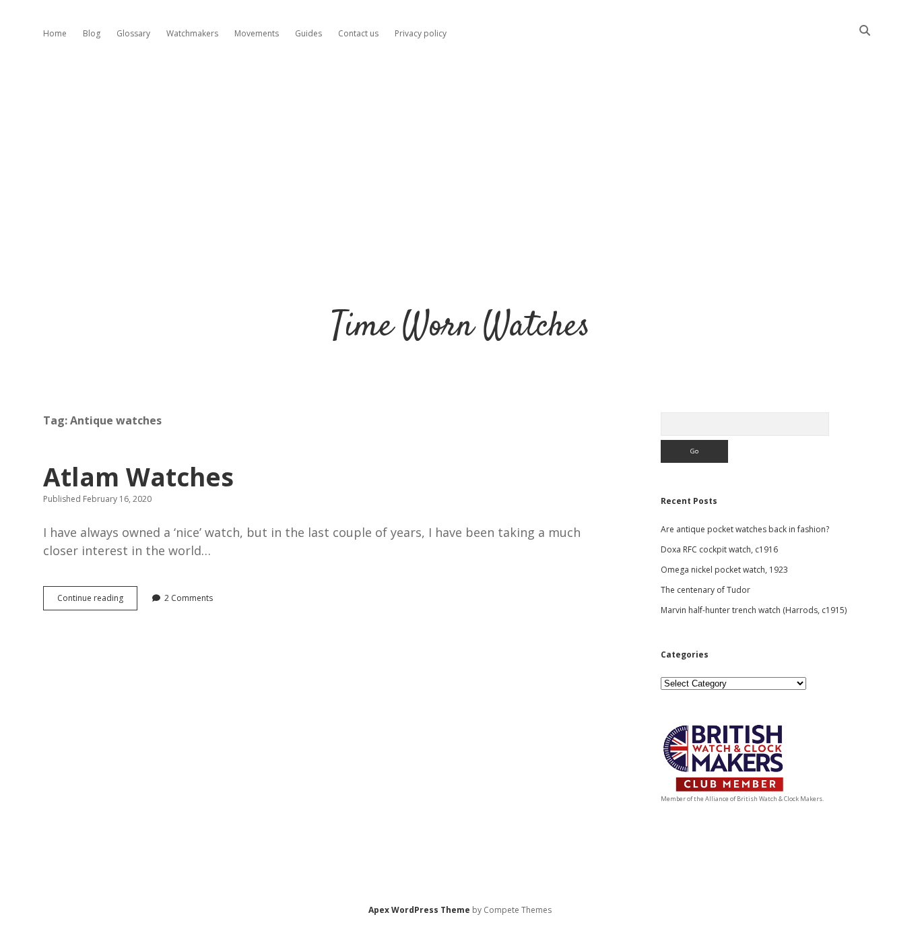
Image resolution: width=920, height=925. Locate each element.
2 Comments (188, 598)
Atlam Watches (138, 476)
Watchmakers (192, 33)
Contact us (358, 33)
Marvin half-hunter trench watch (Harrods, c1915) (754, 610)
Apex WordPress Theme (419, 910)
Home (55, 33)
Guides (308, 33)
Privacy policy (421, 33)
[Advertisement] (460, 164)
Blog (91, 33)
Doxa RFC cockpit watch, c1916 (719, 549)
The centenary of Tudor (705, 590)
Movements (256, 33)
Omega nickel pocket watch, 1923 (724, 569)
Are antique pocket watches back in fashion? (745, 529)
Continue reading (97, 601)
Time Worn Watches (460, 327)
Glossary (133, 33)
